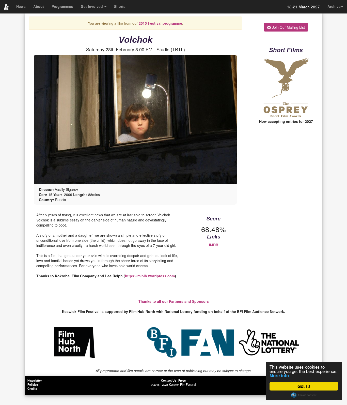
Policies (32, 384)
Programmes (62, 6)
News (21, 6)
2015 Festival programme (160, 23)
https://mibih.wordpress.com (150, 275)
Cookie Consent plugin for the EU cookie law (304, 395)
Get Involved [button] (92, 6)
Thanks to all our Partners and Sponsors (173, 301)
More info (279, 375)
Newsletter (34, 380)
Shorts (119, 6)
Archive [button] (334, 6)
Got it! (303, 386)
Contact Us (168, 380)
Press (182, 380)
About (38, 6)
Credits (32, 388)
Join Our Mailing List (288, 27)
